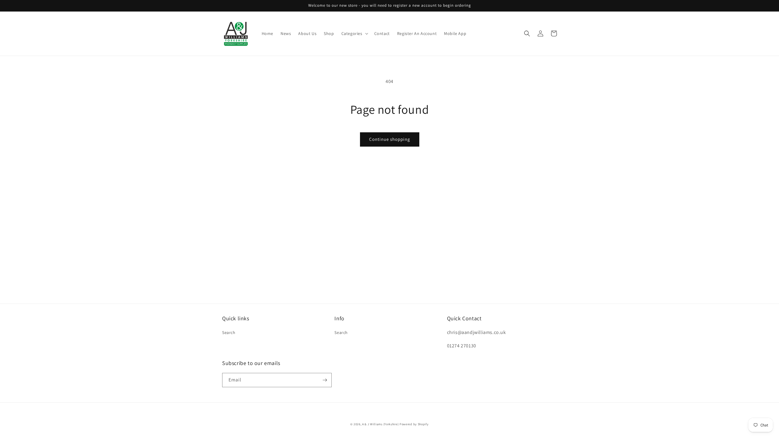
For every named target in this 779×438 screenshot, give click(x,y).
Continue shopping (389, 139)
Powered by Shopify (414, 424)
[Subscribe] (324, 380)
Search (229, 332)
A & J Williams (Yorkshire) (380, 424)
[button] (354, 33)
